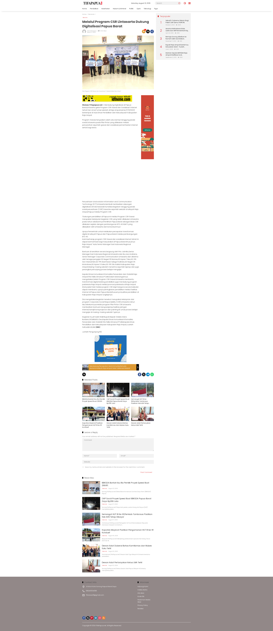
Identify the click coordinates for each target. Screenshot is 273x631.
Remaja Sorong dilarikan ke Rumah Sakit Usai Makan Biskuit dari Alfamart (176, 38)
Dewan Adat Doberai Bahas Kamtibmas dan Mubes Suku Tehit (118, 425)
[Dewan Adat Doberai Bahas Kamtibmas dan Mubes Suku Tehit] (118, 414)
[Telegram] (148, 374)
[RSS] (103, 618)
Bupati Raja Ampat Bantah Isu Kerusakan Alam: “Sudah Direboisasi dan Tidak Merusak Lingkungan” (177, 46)
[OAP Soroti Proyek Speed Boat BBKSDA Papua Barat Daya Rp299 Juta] (118, 390)
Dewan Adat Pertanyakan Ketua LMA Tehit (140, 424)
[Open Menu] (189, 3)
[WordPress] (95, 618)
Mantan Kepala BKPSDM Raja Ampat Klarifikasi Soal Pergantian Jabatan (176, 54)
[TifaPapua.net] (92, 3)
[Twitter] (144, 374)
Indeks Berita (142, 590)
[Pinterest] (92, 618)
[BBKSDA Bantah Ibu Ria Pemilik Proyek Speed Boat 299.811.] (93, 390)
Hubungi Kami (143, 586)
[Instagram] (99, 618)
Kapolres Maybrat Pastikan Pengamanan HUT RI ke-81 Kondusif (92, 425)
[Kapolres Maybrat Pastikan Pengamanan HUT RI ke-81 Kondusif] (93, 414)
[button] (179, 3)
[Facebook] (139, 374)
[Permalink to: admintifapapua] (84, 31)
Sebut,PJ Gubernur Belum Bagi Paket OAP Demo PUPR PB (177, 22)
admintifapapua (92, 30)
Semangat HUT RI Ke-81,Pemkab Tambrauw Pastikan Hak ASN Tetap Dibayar (140, 401)
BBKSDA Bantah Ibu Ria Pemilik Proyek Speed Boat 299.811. (93, 400)
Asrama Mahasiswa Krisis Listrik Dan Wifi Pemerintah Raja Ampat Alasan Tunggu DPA (177, 30)
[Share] (152, 31)
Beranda (85, 17)
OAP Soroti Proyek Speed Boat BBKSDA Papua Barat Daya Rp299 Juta (118, 401)
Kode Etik (141, 596)
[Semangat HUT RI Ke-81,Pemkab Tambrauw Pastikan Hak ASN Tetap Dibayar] (142, 390)
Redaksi (140, 609)
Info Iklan (141, 593)
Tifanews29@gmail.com (95, 595)
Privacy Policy (143, 605)
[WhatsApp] (152, 374)
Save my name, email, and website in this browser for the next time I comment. (115, 467)
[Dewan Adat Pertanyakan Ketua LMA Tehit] (142, 414)
